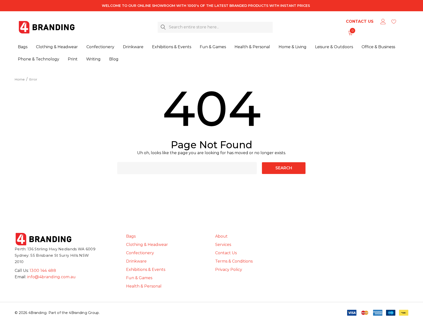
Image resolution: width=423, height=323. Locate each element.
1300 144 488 (43, 270)
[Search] (163, 27)
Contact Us (360, 21)
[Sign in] (382, 21)
